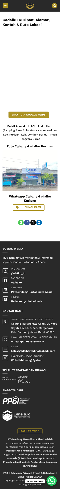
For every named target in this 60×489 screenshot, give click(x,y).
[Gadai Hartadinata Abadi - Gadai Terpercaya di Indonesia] (30, 6)
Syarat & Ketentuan (44, 473)
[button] (5, 6)
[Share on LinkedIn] (39, 222)
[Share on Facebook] (27, 222)
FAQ (5, 473)
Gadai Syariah (34, 476)
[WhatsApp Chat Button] (52, 481)
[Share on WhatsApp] (21, 222)
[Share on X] (33, 222)
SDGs (21, 476)
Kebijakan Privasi (20, 473)
